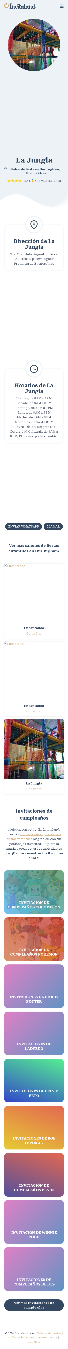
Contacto (34, 1341)
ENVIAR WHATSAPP (23, 526)
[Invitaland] (20, 6)
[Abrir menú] (61, 6)
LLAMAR (53, 526)
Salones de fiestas (49, 1333)
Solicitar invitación (22, 1337)
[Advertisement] (34, 112)
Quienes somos (47, 1337)
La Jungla (34, 783)
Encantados (34, 628)
